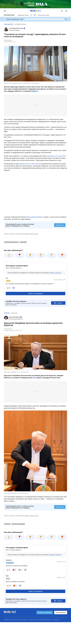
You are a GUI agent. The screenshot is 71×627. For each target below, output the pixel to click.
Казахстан (14, 313)
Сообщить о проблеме (45, 612)
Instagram (59, 303)
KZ (62, 11)
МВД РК (35, 91)
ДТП (35, 15)
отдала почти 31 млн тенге (29, 164)
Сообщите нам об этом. (30, 234)
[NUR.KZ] (35, 11)
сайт (34, 378)
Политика (7, 313)
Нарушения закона (23, 15)
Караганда (23, 242)
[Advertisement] (35, 105)
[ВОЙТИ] (66, 11)
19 (62, 538)
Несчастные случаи (43, 15)
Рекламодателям (61, 612)
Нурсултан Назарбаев (18, 524)
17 (9, 538)
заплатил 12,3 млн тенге (57, 156)
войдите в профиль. (55, 272)
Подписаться (60, 225)
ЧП (31, 15)
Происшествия (9, 15)
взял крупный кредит (34, 217)
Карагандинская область (12, 242)
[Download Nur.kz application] (35, 4)
